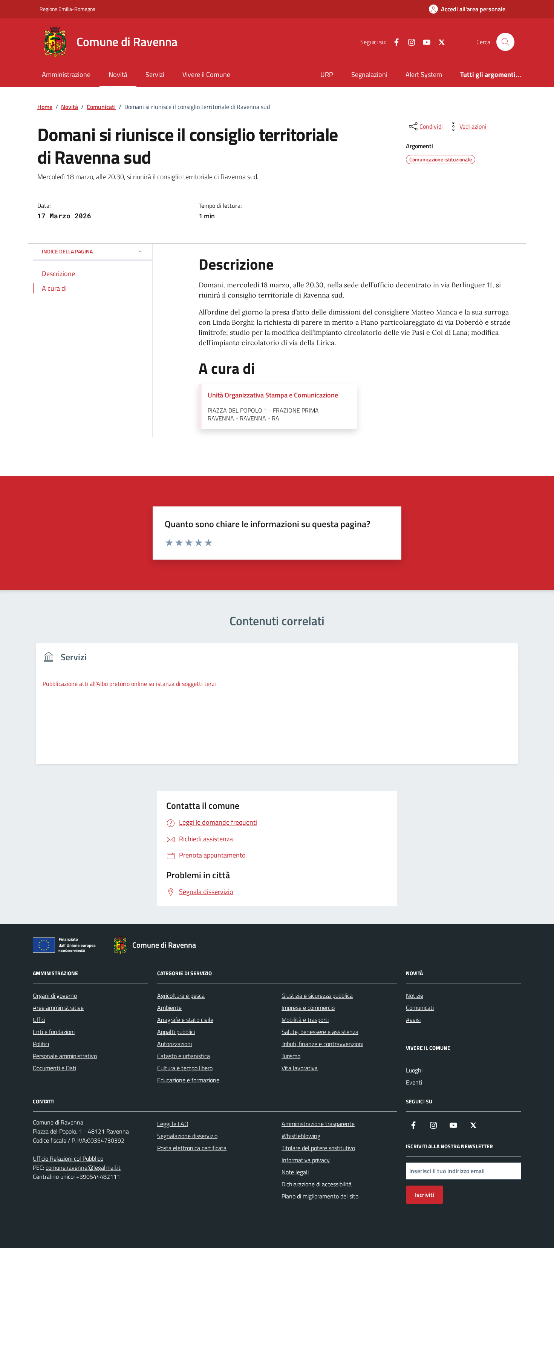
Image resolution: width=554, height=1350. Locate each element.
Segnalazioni (369, 74)
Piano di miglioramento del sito (320, 1196)
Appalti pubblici (176, 1031)
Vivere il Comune (206, 74)
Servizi (154, 74)
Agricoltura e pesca (181, 995)
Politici (41, 1043)
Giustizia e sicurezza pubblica (317, 995)
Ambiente (169, 1007)
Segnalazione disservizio (187, 1135)
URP (326, 74)
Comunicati (420, 1007)
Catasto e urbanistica (183, 1055)
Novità (118, 74)
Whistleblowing (301, 1135)
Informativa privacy (306, 1159)
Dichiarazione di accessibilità (317, 1184)
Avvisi (413, 1019)
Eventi (414, 1082)
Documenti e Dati (54, 1067)
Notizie (414, 995)
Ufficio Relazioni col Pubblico (68, 1158)
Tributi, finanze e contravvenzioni (322, 1043)
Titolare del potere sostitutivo (318, 1147)
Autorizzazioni (174, 1043)
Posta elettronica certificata (191, 1147)
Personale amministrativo (65, 1055)
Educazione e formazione (188, 1080)
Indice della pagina (67, 251)
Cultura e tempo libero (185, 1067)
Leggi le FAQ (172, 1123)
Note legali (295, 1172)
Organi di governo (55, 995)
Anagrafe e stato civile (185, 1019)
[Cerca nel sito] (505, 42)
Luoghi (414, 1070)
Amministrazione (66, 74)
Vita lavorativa (300, 1067)
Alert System (424, 74)
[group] (277, 708)
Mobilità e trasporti (305, 1019)
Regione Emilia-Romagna (67, 9)
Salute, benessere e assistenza (320, 1031)
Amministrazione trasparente (318, 1123)
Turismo (291, 1055)
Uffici (39, 1019)
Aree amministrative (58, 1007)
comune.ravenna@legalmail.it (83, 1167)
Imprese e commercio (308, 1007)
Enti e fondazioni (54, 1031)
